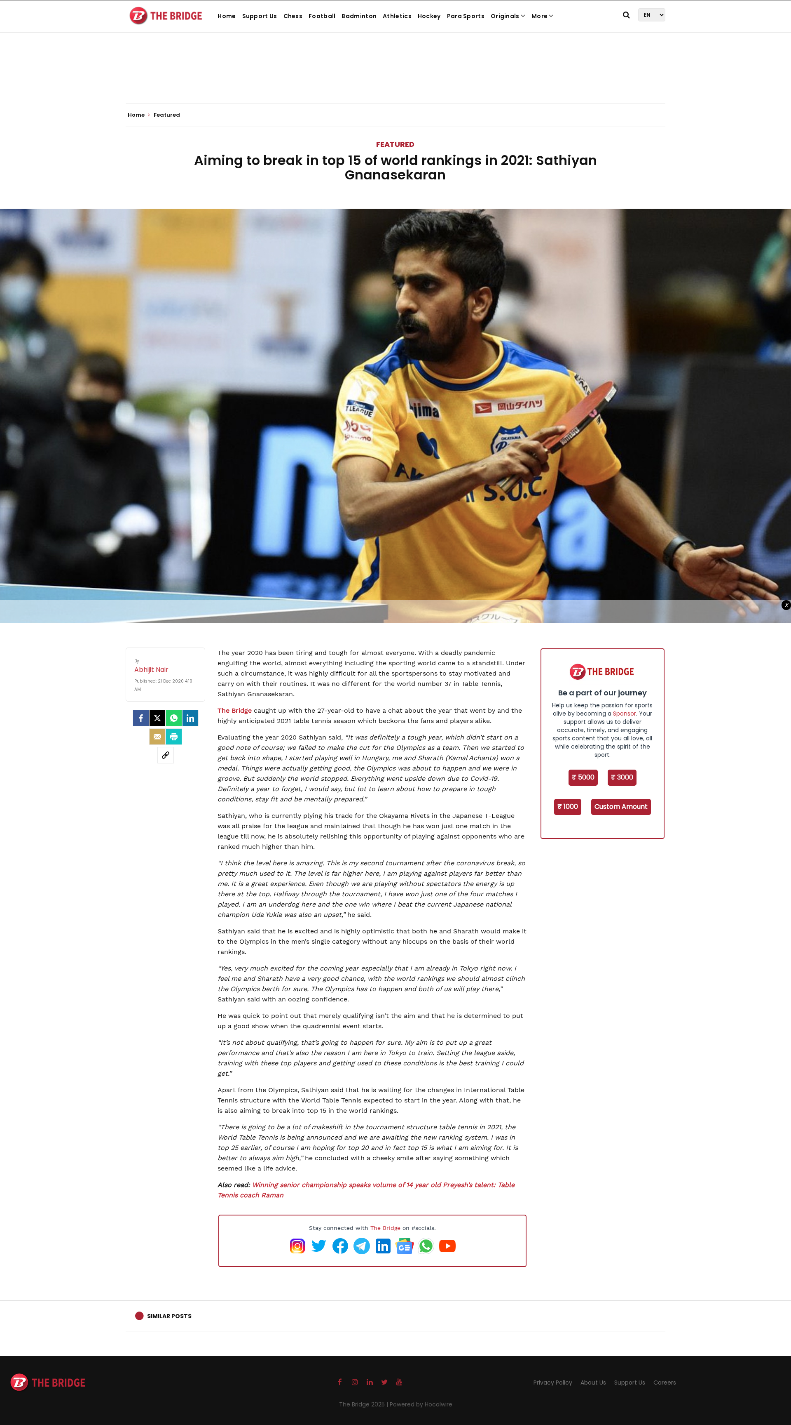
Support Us (259, 16)
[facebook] (141, 718)
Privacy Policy (553, 1382)
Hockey (429, 16)
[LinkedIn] (190, 718)
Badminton (359, 16)
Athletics (397, 16)
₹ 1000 (567, 806)
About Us (593, 1382)
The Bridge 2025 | (364, 1404)
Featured (395, 144)
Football (322, 16)
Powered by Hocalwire (421, 1404)
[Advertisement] (395, 78)
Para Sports (465, 16)
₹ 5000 (583, 777)
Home (227, 16)
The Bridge (235, 710)
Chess (293, 16)
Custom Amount (621, 806)
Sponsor (624, 713)
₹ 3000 (622, 777)
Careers (664, 1382)
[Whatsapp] (174, 718)
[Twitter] (157, 718)
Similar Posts (169, 1316)
